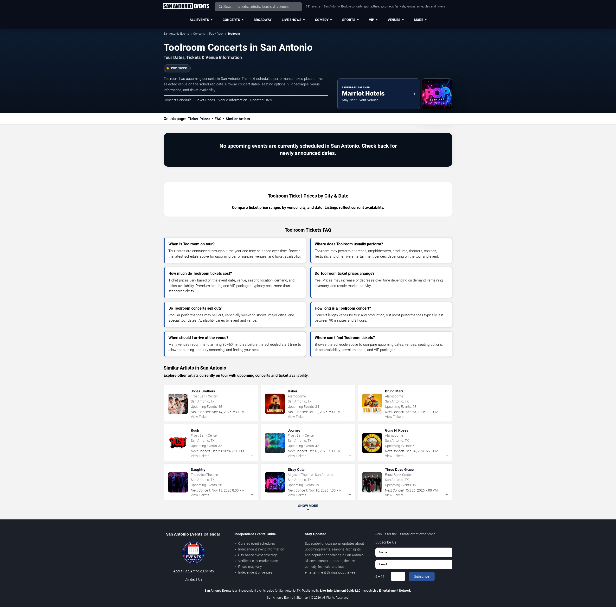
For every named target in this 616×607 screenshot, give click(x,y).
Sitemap (302, 597)
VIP (371, 20)
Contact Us (193, 579)
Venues (394, 20)
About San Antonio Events (193, 571)
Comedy (322, 20)
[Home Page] (186, 6)
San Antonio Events (176, 33)
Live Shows (292, 20)
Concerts (231, 20)
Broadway (263, 20)
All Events (199, 20)
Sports (348, 20)
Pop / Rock (216, 33)
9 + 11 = (381, 576)
